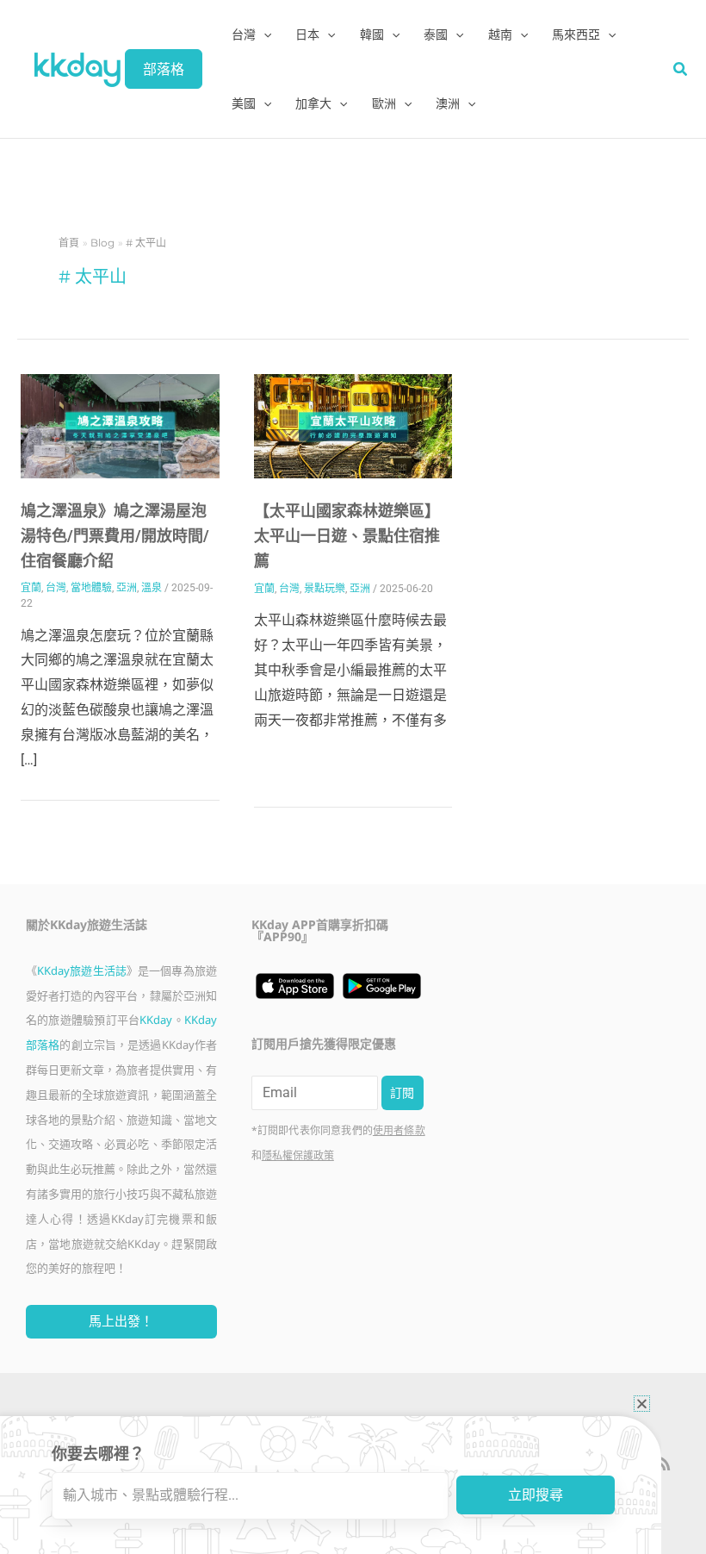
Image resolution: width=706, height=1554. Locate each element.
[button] (641, 1403)
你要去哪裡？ (98, 1454)
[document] (353, 777)
